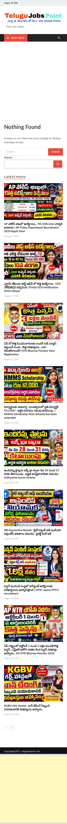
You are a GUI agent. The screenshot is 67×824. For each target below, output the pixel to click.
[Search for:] (33, 152)
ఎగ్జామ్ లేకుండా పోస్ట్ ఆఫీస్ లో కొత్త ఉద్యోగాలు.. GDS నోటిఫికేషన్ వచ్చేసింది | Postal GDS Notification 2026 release (32, 287)
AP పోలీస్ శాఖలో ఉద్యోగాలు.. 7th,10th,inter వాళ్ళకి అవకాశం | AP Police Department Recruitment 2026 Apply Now (33, 228)
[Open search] (58, 38)
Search (8, 157)
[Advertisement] (33, 82)
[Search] (57, 164)
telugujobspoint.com (30, 751)
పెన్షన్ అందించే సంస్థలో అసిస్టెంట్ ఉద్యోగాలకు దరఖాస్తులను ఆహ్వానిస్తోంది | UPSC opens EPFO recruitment (31, 590)
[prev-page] (6, 727)
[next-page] (11, 727)
